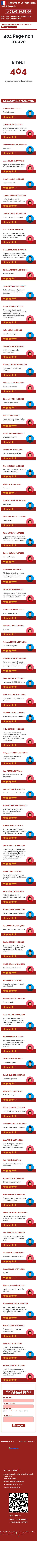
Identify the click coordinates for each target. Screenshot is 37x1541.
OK (18, 1536)
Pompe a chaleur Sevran (18, 1519)
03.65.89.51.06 (17, 1484)
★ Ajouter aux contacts (18, 1522)
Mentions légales (7, 1442)
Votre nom (7, 1398)
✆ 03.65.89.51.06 (18, 11)
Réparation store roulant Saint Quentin (16, 17)
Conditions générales (27, 1441)
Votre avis (7, 1415)
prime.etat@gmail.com (17, 1481)
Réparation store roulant (11, 19)
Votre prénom (9, 1403)
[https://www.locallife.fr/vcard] (18, 1502)
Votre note (8, 1409)
